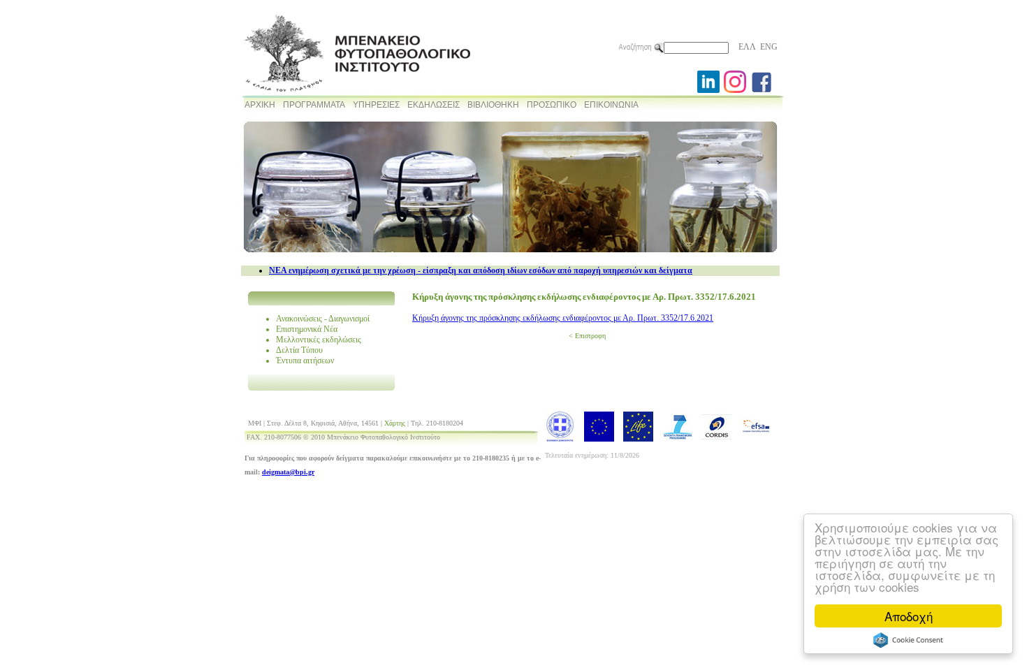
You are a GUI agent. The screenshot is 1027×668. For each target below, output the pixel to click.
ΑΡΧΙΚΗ (260, 105)
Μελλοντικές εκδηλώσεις (318, 339)
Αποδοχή (908, 616)
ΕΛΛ (747, 47)
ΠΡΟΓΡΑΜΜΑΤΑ (314, 105)
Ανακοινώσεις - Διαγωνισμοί (323, 319)
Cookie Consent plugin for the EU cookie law (908, 640)
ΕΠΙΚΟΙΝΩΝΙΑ (611, 105)
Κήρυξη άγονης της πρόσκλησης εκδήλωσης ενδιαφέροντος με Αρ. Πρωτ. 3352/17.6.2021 (562, 318)
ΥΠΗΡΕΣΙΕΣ (376, 105)
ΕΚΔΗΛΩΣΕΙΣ (433, 105)
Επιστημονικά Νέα (306, 329)
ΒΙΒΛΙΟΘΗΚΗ (493, 105)
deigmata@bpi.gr (288, 472)
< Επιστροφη (587, 336)
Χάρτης (394, 423)
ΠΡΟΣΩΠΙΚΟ (551, 105)
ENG (769, 47)
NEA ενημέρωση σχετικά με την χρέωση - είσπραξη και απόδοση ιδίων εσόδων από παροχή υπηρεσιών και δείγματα (480, 270)
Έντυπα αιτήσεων (305, 360)
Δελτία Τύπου (299, 350)
